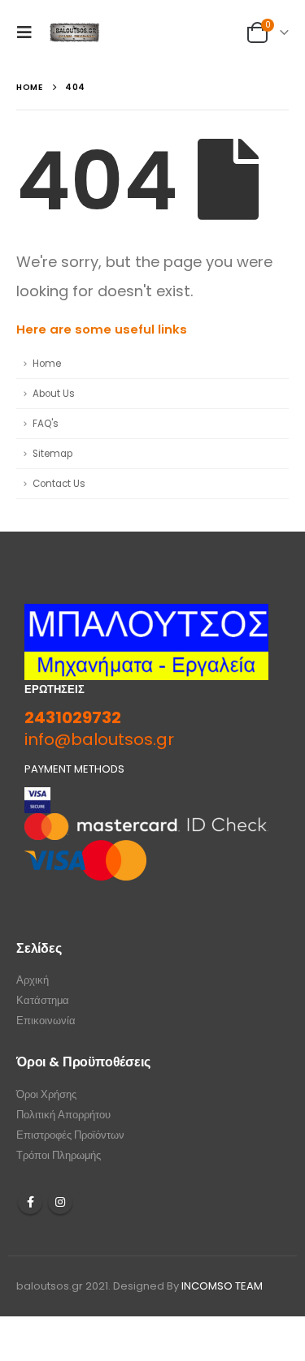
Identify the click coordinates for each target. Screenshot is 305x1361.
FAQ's (46, 423)
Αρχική (32, 980)
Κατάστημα (42, 1000)
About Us (54, 393)
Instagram (60, 1202)
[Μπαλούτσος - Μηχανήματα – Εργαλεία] (74, 32)
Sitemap (52, 453)
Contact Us (59, 483)
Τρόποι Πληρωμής (58, 1155)
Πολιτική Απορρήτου (63, 1114)
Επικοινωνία (46, 1020)
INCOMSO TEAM (222, 1286)
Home (47, 363)
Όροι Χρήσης (46, 1094)
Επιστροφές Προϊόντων (70, 1135)
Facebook (30, 1202)
